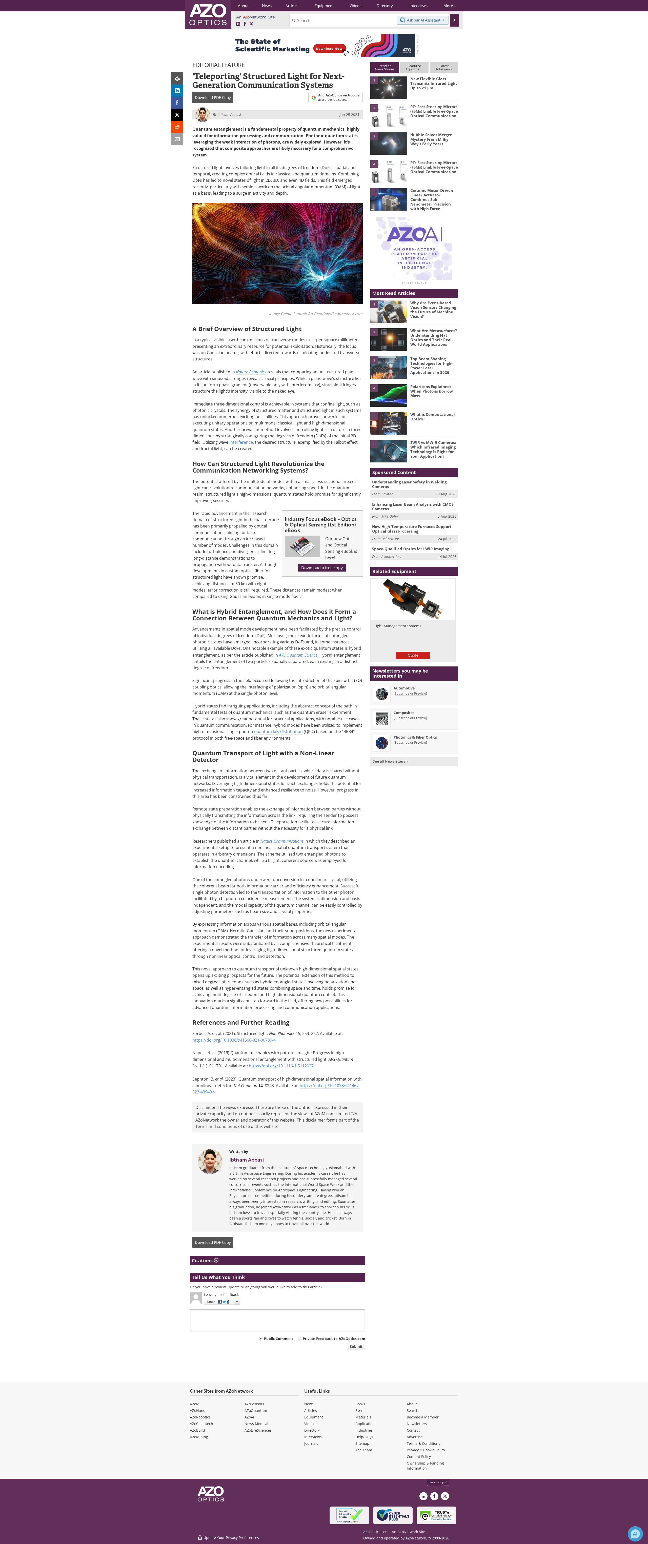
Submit (356, 1346)
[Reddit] (177, 127)
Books (360, 1403)
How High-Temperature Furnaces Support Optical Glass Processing (412, 529)
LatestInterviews (444, 67)
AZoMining (199, 1436)
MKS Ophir (389, 516)
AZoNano (197, 1410)
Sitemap (362, 1443)
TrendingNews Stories (384, 67)
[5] (388, 199)
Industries (364, 1430)
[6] (388, 451)
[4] (388, 171)
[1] (388, 87)
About (412, 1403)
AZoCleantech (201, 1423)
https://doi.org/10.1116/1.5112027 (281, 1066)
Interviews (313, 1436)
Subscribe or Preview (410, 693)
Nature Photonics (251, 371)
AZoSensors (254, 1403)
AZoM (194, 1403)
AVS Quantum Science (298, 655)
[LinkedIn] (177, 90)
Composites (404, 712)
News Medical (256, 1423)
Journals (311, 1443)
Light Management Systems (397, 625)
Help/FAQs (364, 1436)
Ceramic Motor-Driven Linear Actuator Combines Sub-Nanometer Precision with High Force (431, 199)
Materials (363, 1417)
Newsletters (417, 1423)
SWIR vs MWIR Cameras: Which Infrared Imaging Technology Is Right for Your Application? (433, 449)
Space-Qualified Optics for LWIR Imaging (410, 548)
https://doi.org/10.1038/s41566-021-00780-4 (234, 1040)
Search (412, 1410)
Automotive (404, 688)
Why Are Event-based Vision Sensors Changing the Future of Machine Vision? (433, 309)
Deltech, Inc (390, 538)
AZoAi (249, 1417)
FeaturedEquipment (414, 67)
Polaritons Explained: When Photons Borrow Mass (431, 391)
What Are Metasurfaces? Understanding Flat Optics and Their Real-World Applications (433, 337)
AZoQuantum (256, 1410)
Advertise (415, 1436)
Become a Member (423, 1417)
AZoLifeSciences (258, 1430)
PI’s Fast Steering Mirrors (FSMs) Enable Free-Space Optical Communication (434, 111)
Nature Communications (281, 841)
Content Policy (419, 1456)
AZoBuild (197, 1430)
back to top (437, 1482)
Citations (203, 1260)
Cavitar (387, 494)
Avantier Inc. (391, 556)
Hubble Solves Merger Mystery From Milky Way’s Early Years (431, 139)
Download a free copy (322, 568)
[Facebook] (177, 102)
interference (241, 442)
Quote (413, 655)
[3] (388, 143)
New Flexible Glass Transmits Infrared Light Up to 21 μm (433, 83)
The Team (363, 1450)
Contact (413, 1430)
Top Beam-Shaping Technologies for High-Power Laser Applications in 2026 (431, 365)
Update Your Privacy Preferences (230, 1537)
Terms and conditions (216, 1126)
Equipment (313, 1417)
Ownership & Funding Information (425, 1466)
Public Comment (278, 1338)
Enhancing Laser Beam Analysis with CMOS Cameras (413, 506)
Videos (309, 1423)
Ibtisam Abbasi (246, 1160)
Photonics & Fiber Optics (415, 737)
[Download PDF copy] (177, 78)
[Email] (177, 139)
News (309, 1403)
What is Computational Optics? (432, 416)
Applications (365, 1423)
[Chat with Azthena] (635, 1533)
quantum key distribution (278, 731)
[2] (388, 115)
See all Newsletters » (390, 761)
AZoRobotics (200, 1417)
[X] (177, 115)
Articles (310, 1410)
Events (361, 1410)
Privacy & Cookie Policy (426, 1450)
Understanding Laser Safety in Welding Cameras (409, 484)
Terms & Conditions (423, 1443)
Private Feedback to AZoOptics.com (334, 1338)
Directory (312, 1430)
